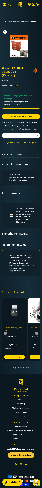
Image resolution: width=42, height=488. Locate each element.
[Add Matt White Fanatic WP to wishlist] (23, 301)
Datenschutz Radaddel (21, 434)
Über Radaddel (21, 426)
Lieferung (21, 404)
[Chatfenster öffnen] (36, 482)
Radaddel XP (21, 416)
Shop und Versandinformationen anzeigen (20, 129)
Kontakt (21, 400)
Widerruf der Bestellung (21, 455)
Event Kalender (21, 412)
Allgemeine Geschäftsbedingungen (21, 430)
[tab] (13, 367)
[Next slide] (36, 333)
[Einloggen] (33, 4)
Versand (11, 89)
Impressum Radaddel (21, 439)
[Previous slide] (5, 333)
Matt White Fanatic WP (14, 328)
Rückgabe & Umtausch (21, 408)
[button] (4, 4)
